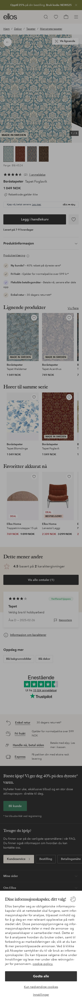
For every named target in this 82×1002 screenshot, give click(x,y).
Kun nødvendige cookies (41, 987)
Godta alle (41, 976)
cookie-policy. (43, 964)
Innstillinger (41, 995)
